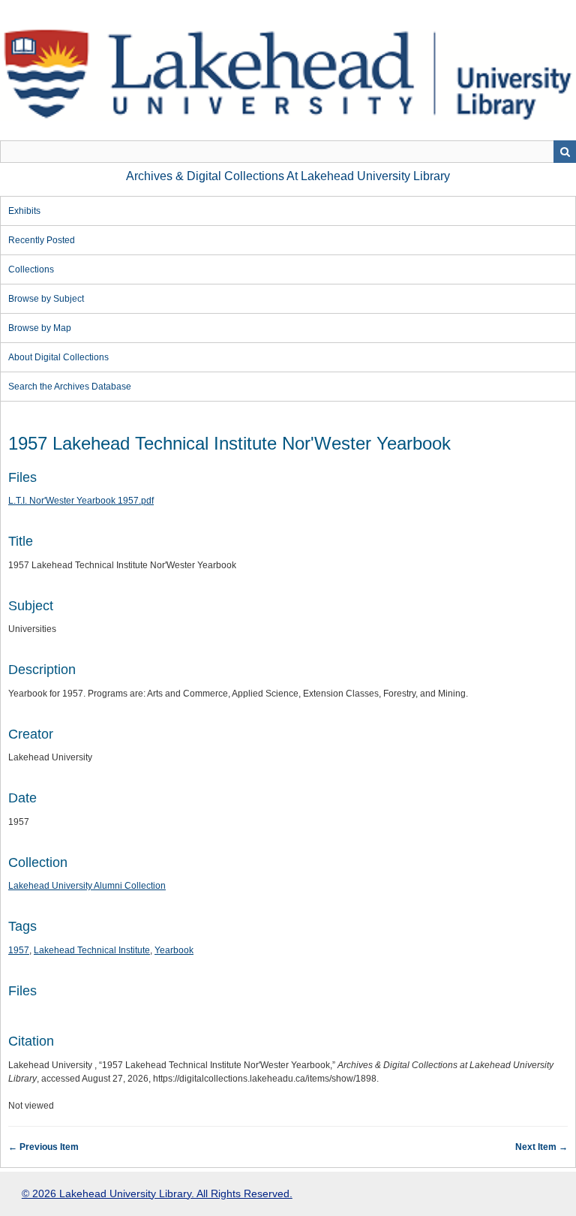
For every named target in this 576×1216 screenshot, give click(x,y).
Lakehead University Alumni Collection (87, 885)
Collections (31, 269)
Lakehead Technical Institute (92, 950)
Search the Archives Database (69, 386)
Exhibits (24, 211)
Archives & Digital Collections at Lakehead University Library (288, 176)
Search (565, 151)
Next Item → (541, 1147)
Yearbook (174, 950)
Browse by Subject (46, 298)
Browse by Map (39, 328)
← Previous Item (43, 1147)
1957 (18, 950)
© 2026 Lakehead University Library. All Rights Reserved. (157, 1193)
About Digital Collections (58, 357)
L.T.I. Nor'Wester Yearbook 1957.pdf (81, 500)
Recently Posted (41, 240)
